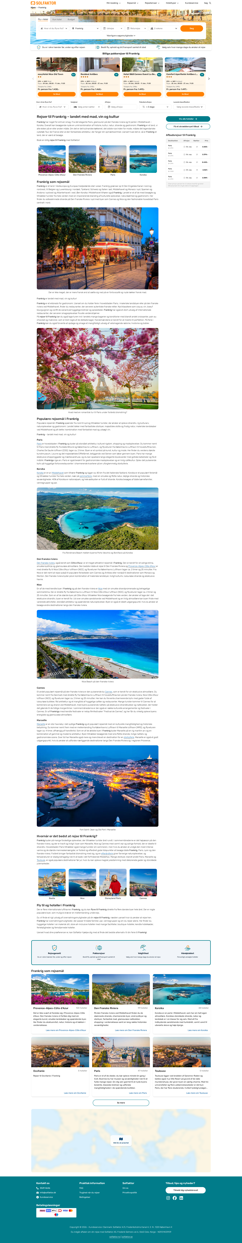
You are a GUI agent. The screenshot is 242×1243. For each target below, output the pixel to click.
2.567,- (205, 170)
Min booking (112, 3)
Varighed (74, 102)
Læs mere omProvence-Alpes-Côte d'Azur (66, 1030)
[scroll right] (209, 78)
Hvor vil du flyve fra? (44, 102)
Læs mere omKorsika (198, 1030)
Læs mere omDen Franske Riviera (131, 1030)
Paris (39, 444)
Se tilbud (56, 94)
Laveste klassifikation (181, 102)
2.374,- (205, 154)
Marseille (41, 724)
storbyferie (129, 737)
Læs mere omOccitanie (75, 1093)
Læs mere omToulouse (197, 1093)
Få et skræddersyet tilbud (186, 126)
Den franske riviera (46, 563)
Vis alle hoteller (186, 119)
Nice (100, 588)
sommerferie (86, 476)
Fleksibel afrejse (145, 102)
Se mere (121, 1103)
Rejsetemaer (151, 3)
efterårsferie (107, 853)
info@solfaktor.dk (48, 1192)
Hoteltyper (171, 3)
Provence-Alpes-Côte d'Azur (142, 566)
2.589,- (205, 178)
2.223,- (205, 147)
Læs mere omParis (138, 1093)
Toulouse (41, 860)
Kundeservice (191, 3)
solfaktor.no (114, 1237)
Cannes (108, 692)
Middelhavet (58, 473)
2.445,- (205, 162)
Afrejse (107, 102)
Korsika (40, 473)
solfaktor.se (127, 1237)
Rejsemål (131, 3)
